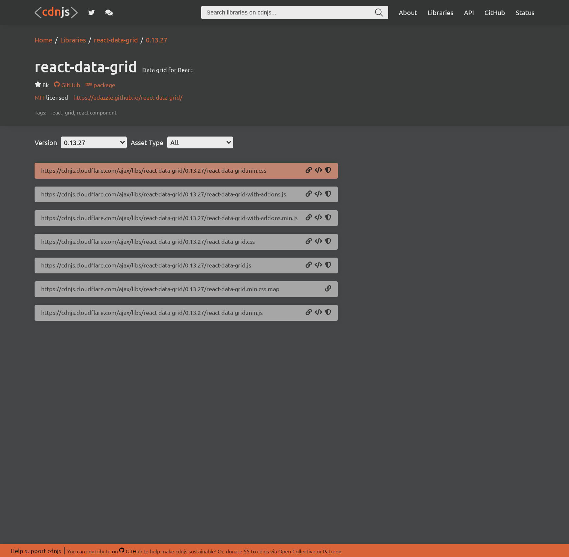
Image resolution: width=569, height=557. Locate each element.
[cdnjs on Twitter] (91, 12)
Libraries (440, 12)
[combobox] (94, 142)
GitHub (494, 12)
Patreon (332, 551)
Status (525, 12)
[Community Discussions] (109, 12)
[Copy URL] (309, 170)
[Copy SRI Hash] (328, 170)
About (408, 12)
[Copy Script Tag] (318, 194)
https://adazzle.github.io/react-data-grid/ (127, 97)
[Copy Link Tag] (318, 170)
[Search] (379, 12)
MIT (40, 97)
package (103, 84)
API (469, 12)
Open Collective (296, 551)
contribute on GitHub (114, 551)
